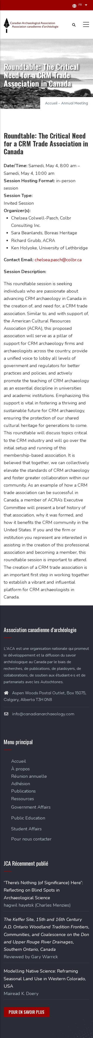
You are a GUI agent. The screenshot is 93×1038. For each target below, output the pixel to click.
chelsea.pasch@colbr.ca (58, 260)
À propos (20, 769)
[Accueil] (31, 25)
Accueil (51, 103)
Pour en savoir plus (26, 1012)
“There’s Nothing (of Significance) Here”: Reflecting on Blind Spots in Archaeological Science (43, 890)
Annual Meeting (74, 103)
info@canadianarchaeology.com (42, 714)
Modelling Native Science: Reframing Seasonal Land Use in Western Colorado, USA (45, 978)
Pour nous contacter (31, 839)
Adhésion (20, 784)
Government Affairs (31, 807)
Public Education (28, 818)
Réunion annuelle (29, 776)
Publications (23, 791)
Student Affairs (26, 829)
